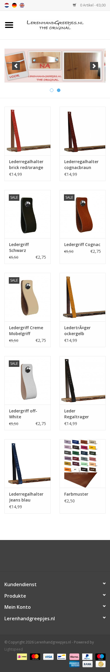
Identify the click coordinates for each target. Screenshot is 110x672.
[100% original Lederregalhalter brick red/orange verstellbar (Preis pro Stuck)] (27, 131)
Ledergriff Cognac (82, 244)
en (22, 5)
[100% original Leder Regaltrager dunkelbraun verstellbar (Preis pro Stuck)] (83, 380)
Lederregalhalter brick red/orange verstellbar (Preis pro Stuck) (26, 164)
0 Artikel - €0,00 (92, 5)
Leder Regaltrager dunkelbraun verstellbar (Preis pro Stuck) (81, 414)
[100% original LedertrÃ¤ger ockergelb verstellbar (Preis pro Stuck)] (83, 297)
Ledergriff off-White (23, 413)
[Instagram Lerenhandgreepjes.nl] (60, 558)
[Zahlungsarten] (21, 656)
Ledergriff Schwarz (19, 247)
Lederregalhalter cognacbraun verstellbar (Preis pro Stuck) (81, 164)
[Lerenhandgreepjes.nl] (64, 24)
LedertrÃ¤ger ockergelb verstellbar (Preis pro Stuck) (81, 331)
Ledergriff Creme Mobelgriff (26, 330)
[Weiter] (94, 66)
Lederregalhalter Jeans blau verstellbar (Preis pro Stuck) (26, 497)
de (14, 5)
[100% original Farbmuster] (83, 463)
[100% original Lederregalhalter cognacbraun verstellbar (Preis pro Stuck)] (83, 131)
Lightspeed (13, 649)
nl (6, 5)
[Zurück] (16, 66)
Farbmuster (76, 494)
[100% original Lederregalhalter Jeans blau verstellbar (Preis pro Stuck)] (27, 463)
